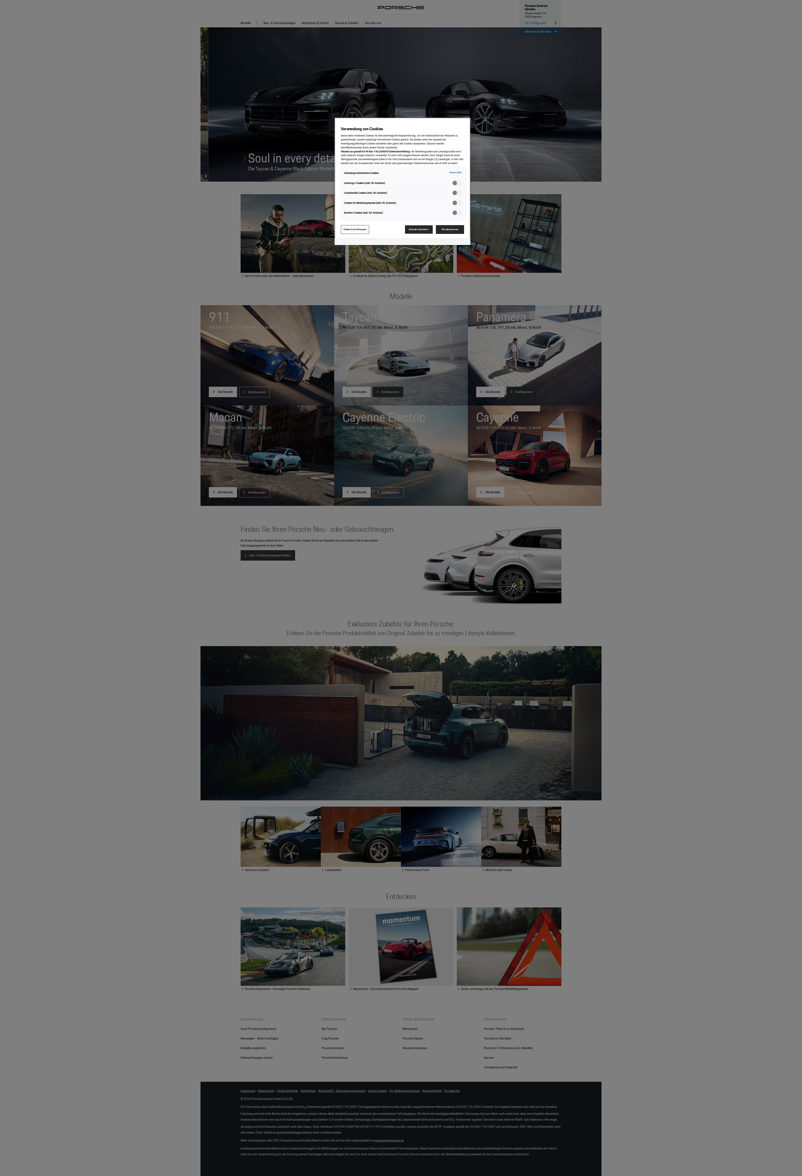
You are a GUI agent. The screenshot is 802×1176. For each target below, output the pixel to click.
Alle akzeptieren (450, 229)
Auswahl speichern (419, 229)
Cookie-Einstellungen (355, 229)
